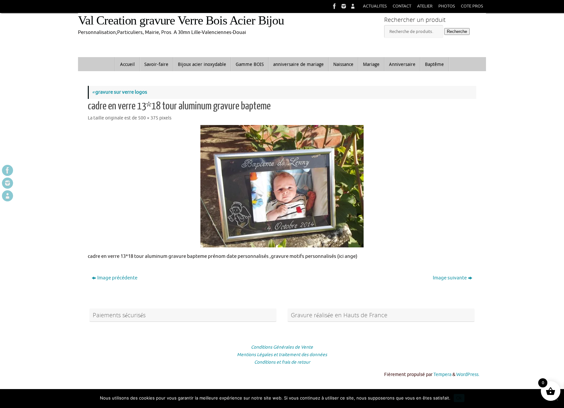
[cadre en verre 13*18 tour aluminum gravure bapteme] (282, 186)
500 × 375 (148, 118)
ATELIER (424, 6)
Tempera (442, 374)
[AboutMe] (352, 6)
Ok (459, 398)
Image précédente (117, 278)
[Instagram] (343, 6)
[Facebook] (333, 6)
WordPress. (467, 374)
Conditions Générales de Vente (282, 347)
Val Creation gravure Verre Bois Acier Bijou (181, 20)
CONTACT (402, 6)
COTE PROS (472, 6)
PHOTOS (446, 6)
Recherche (457, 31)
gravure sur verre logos (119, 92)
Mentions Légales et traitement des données (282, 354)
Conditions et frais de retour (282, 362)
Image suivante (450, 278)
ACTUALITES (375, 6)
